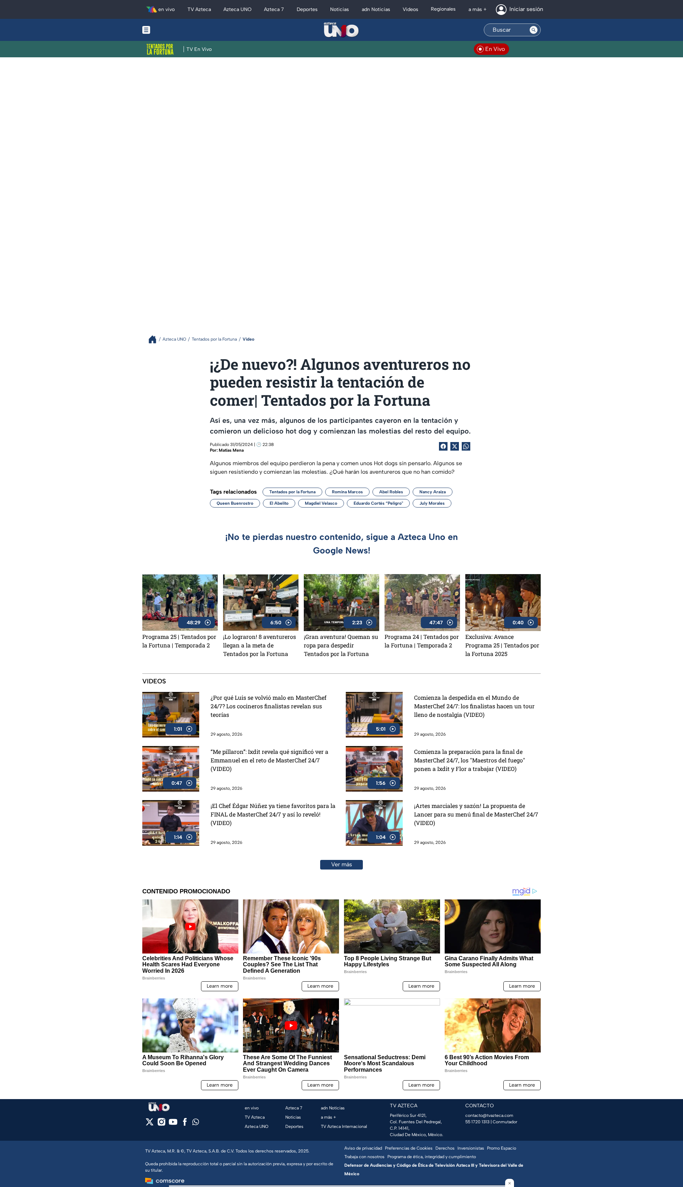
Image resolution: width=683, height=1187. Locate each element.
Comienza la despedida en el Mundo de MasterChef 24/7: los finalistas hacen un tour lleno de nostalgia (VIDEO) (474, 706)
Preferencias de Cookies (409, 1148)
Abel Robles (391, 491)
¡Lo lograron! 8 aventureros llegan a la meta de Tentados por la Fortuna (259, 645)
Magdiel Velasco (321, 503)
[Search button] (534, 30)
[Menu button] (170, 30)
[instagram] (161, 1124)
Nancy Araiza (432, 491)
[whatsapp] (195, 1123)
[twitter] (149, 1124)
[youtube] (173, 1124)
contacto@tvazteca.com (489, 1115)
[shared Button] (466, 446)
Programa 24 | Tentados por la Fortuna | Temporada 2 (422, 641)
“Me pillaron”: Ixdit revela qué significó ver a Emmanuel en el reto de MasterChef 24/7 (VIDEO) (269, 760)
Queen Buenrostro (235, 503)
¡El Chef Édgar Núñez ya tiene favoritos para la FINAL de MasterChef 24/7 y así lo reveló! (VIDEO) (273, 814)
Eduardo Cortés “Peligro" (378, 503)
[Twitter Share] (454, 446)
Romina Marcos (347, 491)
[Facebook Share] (443, 446)
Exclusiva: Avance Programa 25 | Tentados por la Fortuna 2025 (502, 645)
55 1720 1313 (477, 1121)
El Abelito (279, 503)
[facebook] (184, 1124)
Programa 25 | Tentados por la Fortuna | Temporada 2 (179, 641)
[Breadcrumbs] (155, 339)
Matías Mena (231, 450)
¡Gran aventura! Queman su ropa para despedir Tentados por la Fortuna (341, 645)
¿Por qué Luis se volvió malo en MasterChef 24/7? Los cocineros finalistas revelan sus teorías (269, 706)
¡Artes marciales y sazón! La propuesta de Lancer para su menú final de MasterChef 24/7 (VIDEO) (476, 814)
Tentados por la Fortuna (292, 491)
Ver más (341, 864)
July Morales (432, 503)
